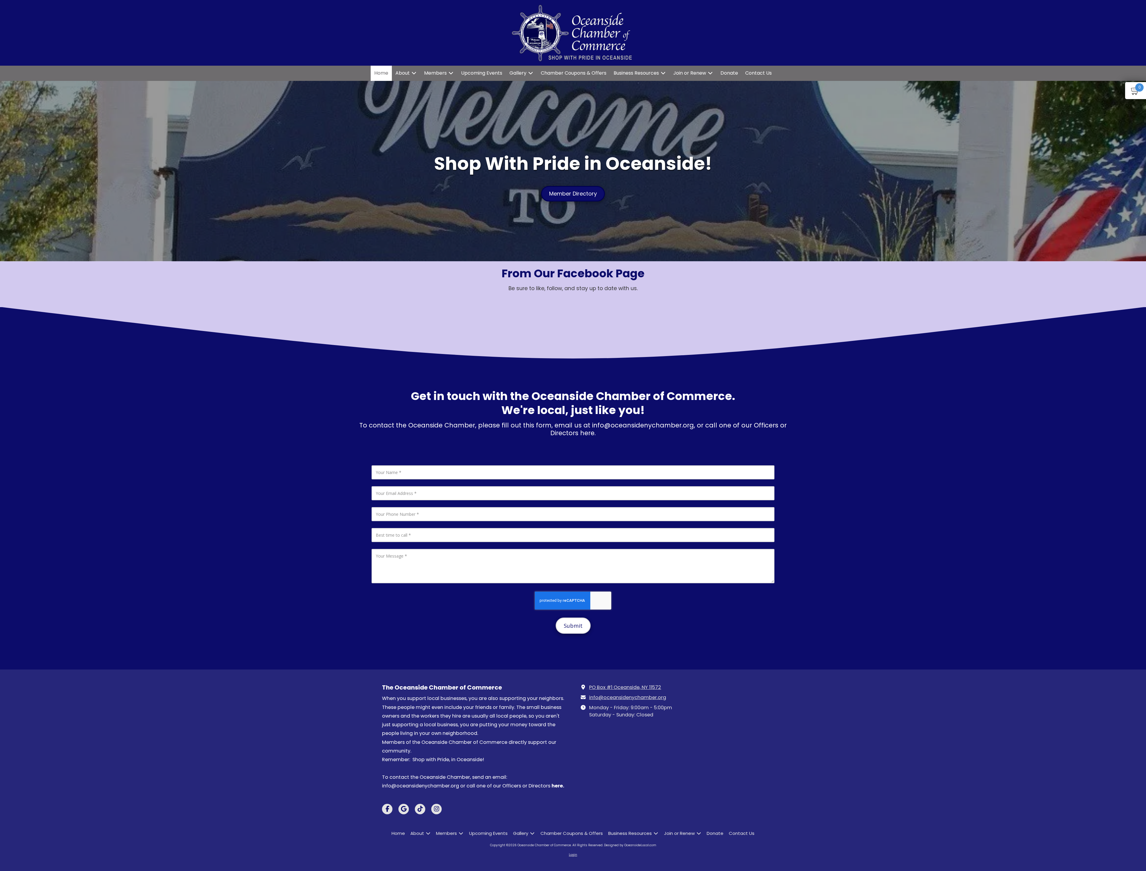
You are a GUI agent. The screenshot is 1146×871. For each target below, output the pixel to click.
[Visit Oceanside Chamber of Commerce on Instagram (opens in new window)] (436, 809)
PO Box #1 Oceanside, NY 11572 (625, 687)
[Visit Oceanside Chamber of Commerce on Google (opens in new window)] (403, 809)
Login (573, 854)
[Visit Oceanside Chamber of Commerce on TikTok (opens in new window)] (420, 809)
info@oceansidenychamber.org (627, 697)
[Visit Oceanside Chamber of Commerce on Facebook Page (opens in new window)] (387, 809)
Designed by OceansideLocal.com (630, 845)
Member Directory (573, 193)
